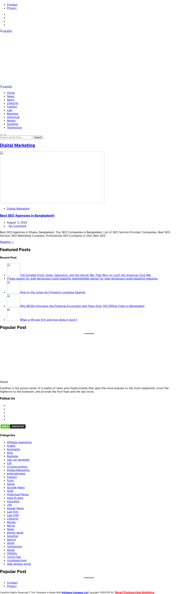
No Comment (17, 226)
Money (11, 120)
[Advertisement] (89, 58)
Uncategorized (16, 560)
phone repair (15, 532)
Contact (12, 4)
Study (11, 543)
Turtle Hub (14, 557)
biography (13, 449)
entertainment (16, 473)
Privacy (12, 8)
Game (11, 484)
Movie (11, 525)
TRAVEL (12, 553)
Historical (13, 117)
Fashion (12, 106)
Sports (11, 539)
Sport (10, 99)
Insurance (13, 501)
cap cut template (18, 459)
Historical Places (18, 494)
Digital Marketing (17, 145)
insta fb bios (15, 498)
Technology (14, 127)
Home (11, 92)
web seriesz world (19, 564)
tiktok (11, 550)
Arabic (11, 445)
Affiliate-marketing (19, 442)
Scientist (12, 124)
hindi (10, 491)
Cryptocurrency (17, 466)
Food (10, 480)
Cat (9, 463)
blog (10, 452)
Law (9, 110)
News (10, 96)
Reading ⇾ (7, 242)
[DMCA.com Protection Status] (13, 428)
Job (9, 504)
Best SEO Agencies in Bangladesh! (27, 216)
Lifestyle (12, 103)
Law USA (13, 515)
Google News (16, 487)
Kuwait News (15, 508)
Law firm (12, 511)
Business (12, 113)
